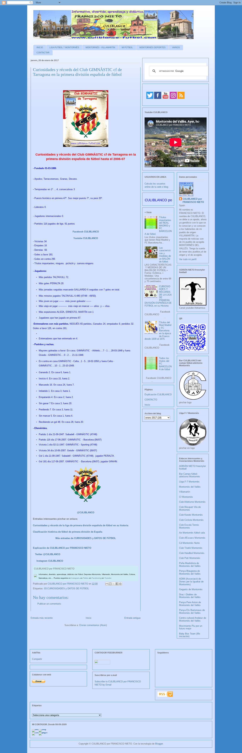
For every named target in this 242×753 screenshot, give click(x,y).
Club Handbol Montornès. (192, 553)
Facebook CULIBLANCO (86, 231)
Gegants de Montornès (190, 589)
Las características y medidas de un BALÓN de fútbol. (165, 254)
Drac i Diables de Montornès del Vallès (190, 596)
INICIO (39, 47)
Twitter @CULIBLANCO (47, 554)
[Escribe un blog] (110, 584)
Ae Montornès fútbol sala (192, 532)
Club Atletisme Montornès (192, 502)
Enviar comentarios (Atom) (93, 625)
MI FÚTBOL (127, 47)
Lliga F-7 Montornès (189, 481)
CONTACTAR (42, 52)
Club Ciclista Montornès (191, 520)
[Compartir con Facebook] (117, 584)
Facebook (96, 578)
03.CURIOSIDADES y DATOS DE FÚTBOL (66, 588)
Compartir (37, 659)
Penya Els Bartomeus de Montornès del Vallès (192, 611)
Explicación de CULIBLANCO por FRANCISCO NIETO (62, 548)
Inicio (88, 618)
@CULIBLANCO (85, 512)
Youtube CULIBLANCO (85, 238)
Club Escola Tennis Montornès (189, 526)
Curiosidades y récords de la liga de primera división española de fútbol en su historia (80, 525)
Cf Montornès (186, 497)
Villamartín (184, 491)
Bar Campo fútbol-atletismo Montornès (189, 475)
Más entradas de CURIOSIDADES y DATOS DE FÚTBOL (85, 538)
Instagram (75, 578)
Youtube (108, 578)
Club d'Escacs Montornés (192, 537)
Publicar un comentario (49, 603)
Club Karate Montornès (191, 514)
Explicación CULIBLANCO (158, 394)
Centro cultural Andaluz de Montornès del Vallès (192, 619)
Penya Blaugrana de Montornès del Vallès (190, 572)
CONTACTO (151, 399)
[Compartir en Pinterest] (120, 584)
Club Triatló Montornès (190, 548)
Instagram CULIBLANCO (49, 561)
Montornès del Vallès (190, 486)
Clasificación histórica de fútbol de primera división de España (67, 531)
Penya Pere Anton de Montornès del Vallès (190, 603)
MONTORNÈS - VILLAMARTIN (100, 47)
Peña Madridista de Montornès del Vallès (190, 564)
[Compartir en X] (113, 584)
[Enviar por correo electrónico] (107, 584)
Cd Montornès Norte (189, 543)
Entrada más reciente (42, 618)
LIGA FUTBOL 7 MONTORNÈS (64, 47)
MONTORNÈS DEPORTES (152, 47)
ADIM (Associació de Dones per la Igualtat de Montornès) (191, 581)
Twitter (85, 578)
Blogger (159, 743)
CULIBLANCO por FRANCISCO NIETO (68, 583)
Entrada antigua (132, 618)
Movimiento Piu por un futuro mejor (190, 627)
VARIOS (176, 47)
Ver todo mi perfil (187, 259)
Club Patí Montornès (189, 558)
